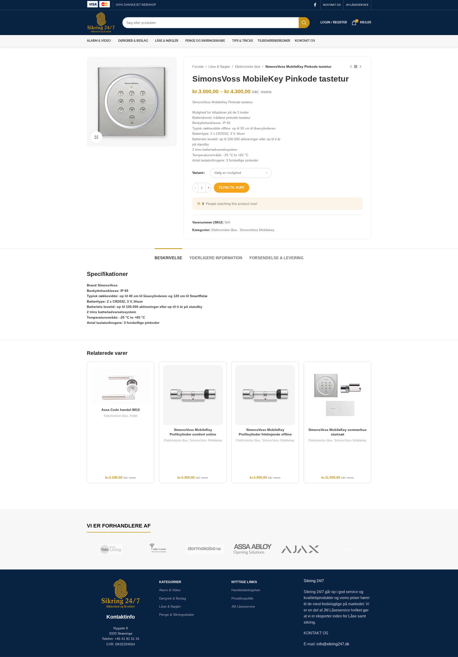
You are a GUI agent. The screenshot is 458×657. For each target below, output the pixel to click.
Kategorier (170, 582)
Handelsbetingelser (245, 590)
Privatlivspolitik (242, 598)
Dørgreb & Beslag (172, 598)
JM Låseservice (243, 606)
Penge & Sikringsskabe (176, 614)
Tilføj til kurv (232, 187)
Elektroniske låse (247, 66)
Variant (197, 173)
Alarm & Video (170, 590)
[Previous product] (351, 66)
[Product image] (121, 385)
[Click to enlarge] (96, 137)
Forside (198, 66)
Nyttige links (244, 582)
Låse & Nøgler (219, 66)
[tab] (168, 255)
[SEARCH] (304, 22)
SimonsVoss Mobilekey (257, 230)
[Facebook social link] (315, 5)
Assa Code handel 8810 (120, 410)
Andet (134, 416)
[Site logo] (101, 22)
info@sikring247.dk (333, 644)
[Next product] (360, 66)
